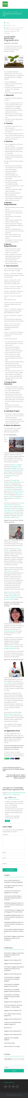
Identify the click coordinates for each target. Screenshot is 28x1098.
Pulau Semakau (8, 489)
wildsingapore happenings (10, 470)
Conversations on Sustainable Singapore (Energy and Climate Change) (12, 996)
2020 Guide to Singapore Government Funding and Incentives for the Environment (14, 938)
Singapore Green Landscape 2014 (13, 1002)
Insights (8, 22)
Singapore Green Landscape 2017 (13, 960)
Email (4, 858)
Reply (7, 821)
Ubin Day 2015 (9, 496)
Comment (5, 834)
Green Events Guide (9, 1043)
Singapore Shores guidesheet (13, 512)
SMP (12, 29)
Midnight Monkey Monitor (10, 648)
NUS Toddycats (8, 683)
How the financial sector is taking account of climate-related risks (13, 769)
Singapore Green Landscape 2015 (13, 974)
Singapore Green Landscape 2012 (13, 1019)
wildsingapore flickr (10, 475)
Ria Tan (8, 29)
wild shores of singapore (16, 464)
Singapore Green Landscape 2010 (13, 1034)
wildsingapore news (16, 468)
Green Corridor (9, 599)
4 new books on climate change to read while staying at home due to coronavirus (13, 897)
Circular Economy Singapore (11, 594)
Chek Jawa (17, 487)
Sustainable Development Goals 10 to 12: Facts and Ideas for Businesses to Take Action (14, 924)
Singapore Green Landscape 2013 (13, 1010)
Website (5, 863)
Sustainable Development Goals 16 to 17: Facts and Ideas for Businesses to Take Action (14, 904)
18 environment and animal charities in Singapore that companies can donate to (14, 931)
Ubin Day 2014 (19, 494)
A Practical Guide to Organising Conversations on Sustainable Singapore (12, 979)
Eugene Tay (8, 28)
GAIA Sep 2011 (8, 1027)
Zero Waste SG (9, 571)
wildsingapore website (15, 466)
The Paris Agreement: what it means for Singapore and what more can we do (15, 776)
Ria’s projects (16, 517)
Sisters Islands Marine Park (17, 491)
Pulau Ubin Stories (9, 646)
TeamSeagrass (13, 480)
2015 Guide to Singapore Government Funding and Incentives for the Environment (14, 968)
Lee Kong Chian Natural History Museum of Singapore (14, 504)
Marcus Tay (15, 28)
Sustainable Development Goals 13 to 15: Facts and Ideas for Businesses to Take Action (14, 917)
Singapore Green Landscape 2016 (13, 963)
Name (4, 852)
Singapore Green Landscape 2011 (13, 1031)
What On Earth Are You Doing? (12, 1046)
